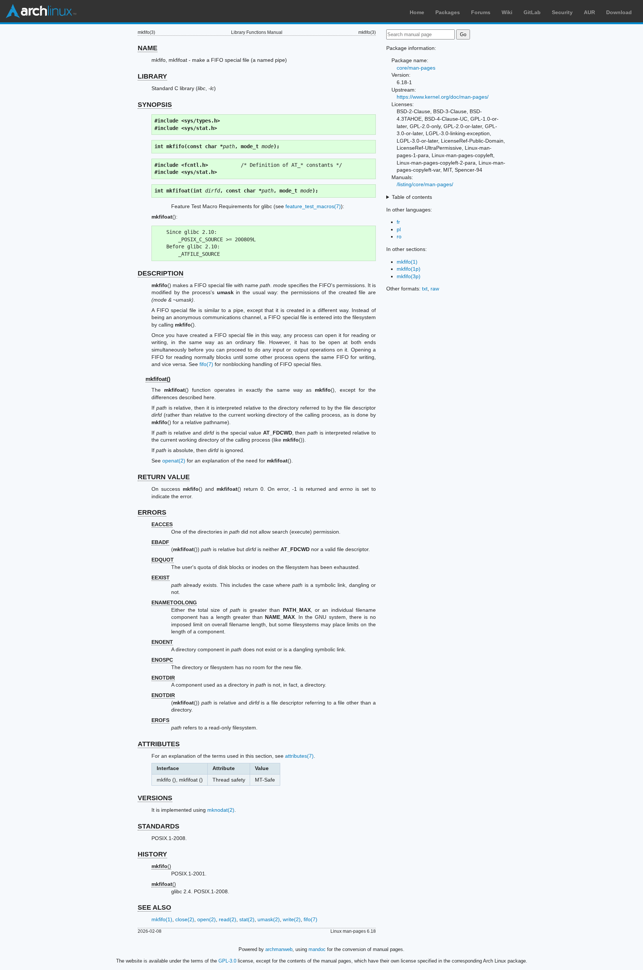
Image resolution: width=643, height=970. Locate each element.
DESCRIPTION (160, 273)
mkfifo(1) (161, 919)
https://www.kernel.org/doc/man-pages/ (443, 97)
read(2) (227, 919)
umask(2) (268, 919)
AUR (589, 12)
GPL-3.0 (227, 961)
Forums (480, 12)
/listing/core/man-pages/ (425, 184)
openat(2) (173, 461)
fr (398, 222)
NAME (147, 48)
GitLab (532, 12)
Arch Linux (41, 11)
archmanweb (278, 949)
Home (417, 12)
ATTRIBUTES (159, 744)
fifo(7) (206, 364)
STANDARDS (158, 826)
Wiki (507, 12)
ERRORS (152, 512)
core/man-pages (416, 68)
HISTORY (152, 854)
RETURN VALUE (164, 477)
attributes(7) (299, 756)
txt (425, 289)
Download (619, 12)
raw (435, 289)
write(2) (292, 919)
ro (399, 236)
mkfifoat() (157, 379)
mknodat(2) (220, 810)
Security (562, 12)
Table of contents (412, 197)
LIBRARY (152, 76)
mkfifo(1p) (408, 269)
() (161, 866)
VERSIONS (155, 798)
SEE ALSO (154, 907)
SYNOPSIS (155, 104)
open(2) (206, 919)
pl (399, 229)
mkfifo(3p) (408, 276)
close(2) (184, 919)
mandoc (317, 949)
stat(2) (247, 919)
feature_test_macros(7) (313, 206)
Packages (447, 12)
